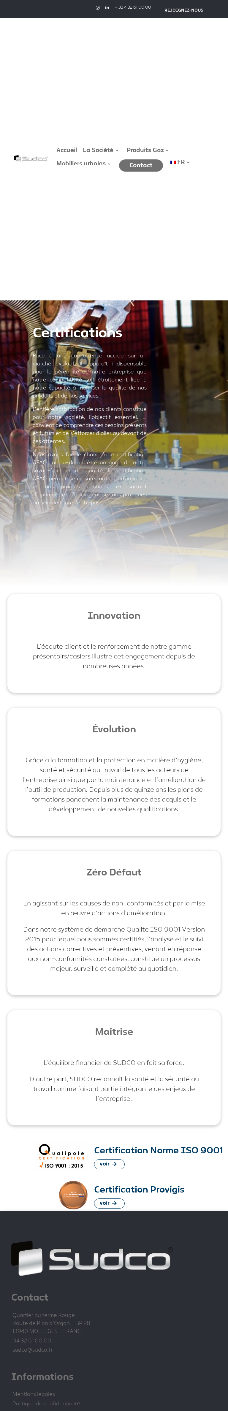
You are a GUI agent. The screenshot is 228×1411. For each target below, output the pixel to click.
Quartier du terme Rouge (43, 1315)
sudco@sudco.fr (32, 1350)
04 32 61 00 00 (31, 1341)
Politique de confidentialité (46, 1404)
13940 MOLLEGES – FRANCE (48, 1331)
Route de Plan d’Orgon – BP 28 (51, 1323)
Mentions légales (33, 1394)
